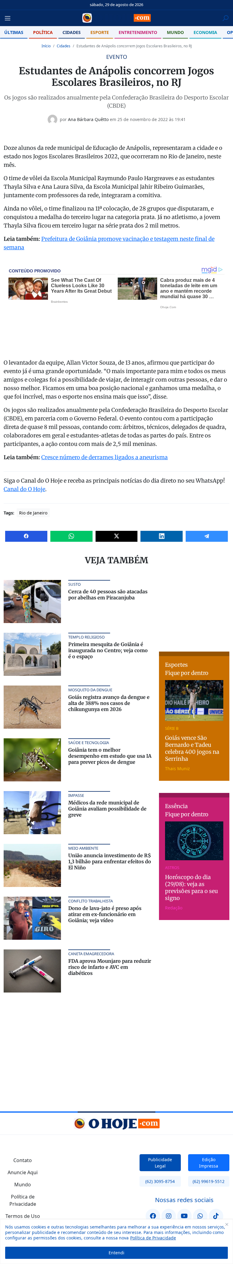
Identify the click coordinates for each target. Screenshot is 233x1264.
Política (43, 32)
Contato (22, 1160)
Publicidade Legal (160, 1163)
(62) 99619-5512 (209, 1181)
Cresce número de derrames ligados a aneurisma (104, 457)
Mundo (175, 32)
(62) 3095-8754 (160, 1181)
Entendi (116, 1253)
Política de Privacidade (153, 1238)
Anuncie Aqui (23, 1172)
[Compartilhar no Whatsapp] (71, 536)
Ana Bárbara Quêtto (88, 119)
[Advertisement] (196, 610)
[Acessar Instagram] (168, 1216)
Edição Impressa (208, 1163)
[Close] (226, 1224)
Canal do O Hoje (24, 489)
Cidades (71, 32)
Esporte (99, 32)
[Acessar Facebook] (153, 1216)
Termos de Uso (22, 1216)
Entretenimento (138, 32)
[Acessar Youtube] (184, 1216)
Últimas (13, 32)
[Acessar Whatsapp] (200, 1216)
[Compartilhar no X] (116, 536)
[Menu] (9, 18)
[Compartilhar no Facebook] (26, 536)
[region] (116, 1241)
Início (46, 46)
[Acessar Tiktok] (216, 1216)
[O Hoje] (116, 18)
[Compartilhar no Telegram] (206, 536)
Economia (205, 32)
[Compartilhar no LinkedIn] (161, 536)
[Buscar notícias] (225, 18)
